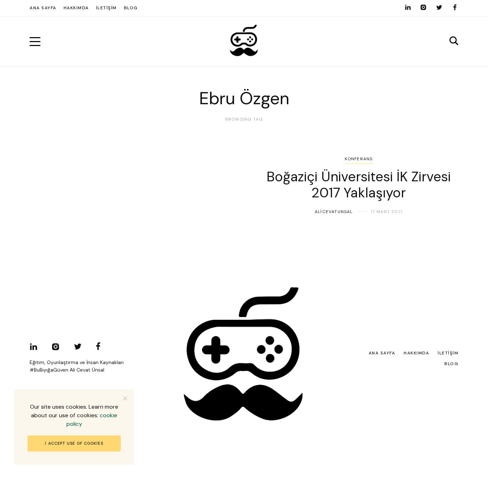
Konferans (359, 159)
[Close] (125, 398)
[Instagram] (423, 7)
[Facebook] (455, 7)
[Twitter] (439, 7)
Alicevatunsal (334, 212)
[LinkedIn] (407, 7)
